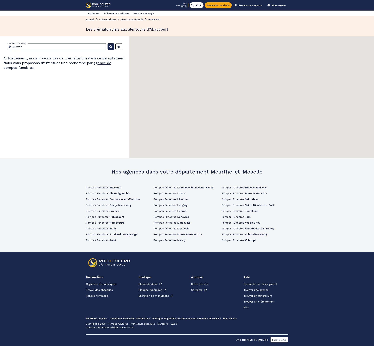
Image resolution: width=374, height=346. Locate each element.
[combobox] (58, 46)
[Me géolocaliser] (118, 46)
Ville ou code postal (17, 43)
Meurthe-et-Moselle (132, 19)
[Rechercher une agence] (111, 46)
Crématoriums (107, 19)
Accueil (90, 19)
